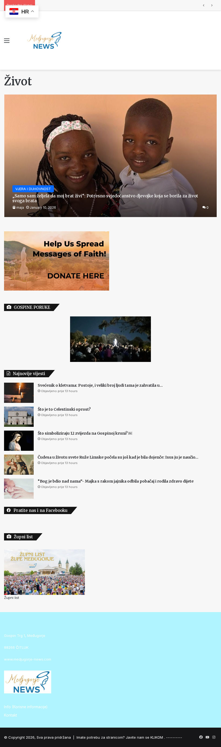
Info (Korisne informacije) (25, 707)
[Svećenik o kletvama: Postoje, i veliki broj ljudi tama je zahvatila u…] (19, 393)
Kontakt (10, 715)
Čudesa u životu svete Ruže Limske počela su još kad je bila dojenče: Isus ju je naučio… (112, 5)
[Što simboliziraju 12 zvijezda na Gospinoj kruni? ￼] (19, 441)
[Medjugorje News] (44, 40)
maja (20, 207)
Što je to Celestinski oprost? (64, 409)
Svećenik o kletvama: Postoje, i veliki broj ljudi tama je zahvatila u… (100, 385)
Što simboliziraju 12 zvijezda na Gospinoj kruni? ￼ (85, 433)
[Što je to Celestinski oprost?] (19, 417)
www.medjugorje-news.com (27, 659)
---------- (174, 737)
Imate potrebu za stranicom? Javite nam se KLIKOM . (121, 737)
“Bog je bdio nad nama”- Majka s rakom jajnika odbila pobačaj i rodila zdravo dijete (116, 481)
